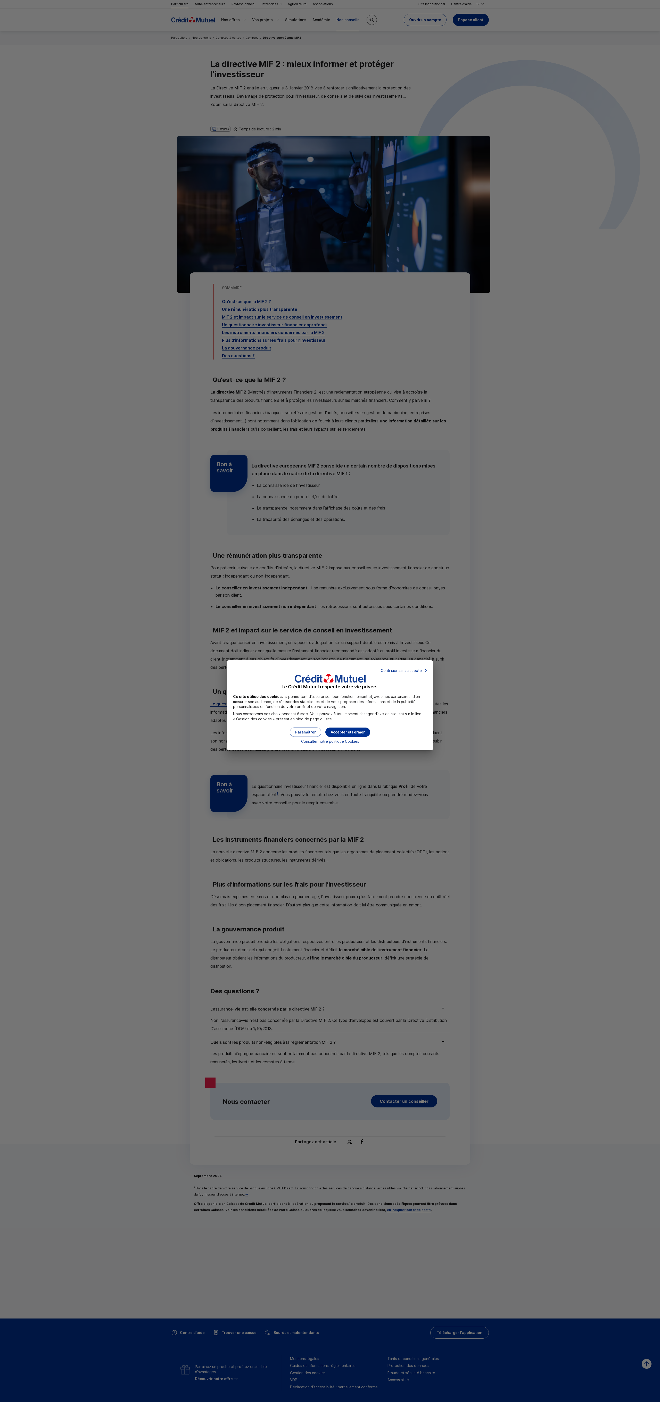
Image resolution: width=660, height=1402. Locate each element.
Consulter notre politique (330, 741)
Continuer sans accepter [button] (402, 670)
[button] (347, 732)
